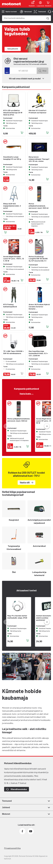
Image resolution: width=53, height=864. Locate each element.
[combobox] (23, 18)
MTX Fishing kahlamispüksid (10, 305)
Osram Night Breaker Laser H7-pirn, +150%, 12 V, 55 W (13, 259)
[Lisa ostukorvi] (22, 132)
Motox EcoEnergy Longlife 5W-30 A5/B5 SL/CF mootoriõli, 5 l (38, 259)
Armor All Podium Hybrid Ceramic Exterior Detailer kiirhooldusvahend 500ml (39, 306)
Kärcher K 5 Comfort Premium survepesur (37, 111)
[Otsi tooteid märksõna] (47, 18)
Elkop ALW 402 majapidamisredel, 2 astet (12, 206)
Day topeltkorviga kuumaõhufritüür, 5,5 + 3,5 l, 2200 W (38, 353)
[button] (46, 426)
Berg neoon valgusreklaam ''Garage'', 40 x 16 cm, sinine (39, 159)
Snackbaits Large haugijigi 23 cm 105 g (12, 158)
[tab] (26, 11)
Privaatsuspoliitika (12, 848)
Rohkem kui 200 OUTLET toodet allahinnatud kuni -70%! (26, 474)
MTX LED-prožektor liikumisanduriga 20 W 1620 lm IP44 (12, 112)
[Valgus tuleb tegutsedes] (26, 39)
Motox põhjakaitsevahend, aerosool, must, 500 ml (38, 206)
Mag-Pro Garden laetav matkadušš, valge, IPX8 (17, 617)
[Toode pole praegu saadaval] (22, 373)
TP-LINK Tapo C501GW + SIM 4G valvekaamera (13, 352)
